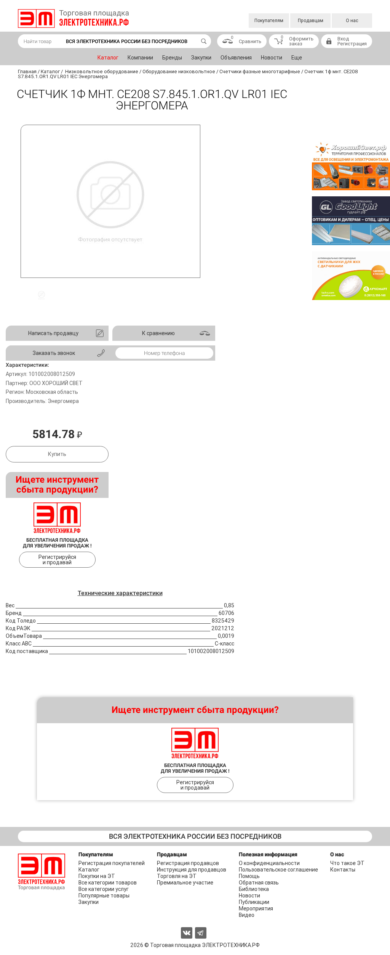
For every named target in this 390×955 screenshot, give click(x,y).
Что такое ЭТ (347, 863)
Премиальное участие (185, 883)
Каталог (108, 58)
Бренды (172, 58)
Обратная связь (259, 883)
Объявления (236, 58)
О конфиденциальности (269, 863)
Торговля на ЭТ (177, 876)
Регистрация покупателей (111, 863)
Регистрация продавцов (188, 863)
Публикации (254, 902)
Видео (246, 915)
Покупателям (268, 20)
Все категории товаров (107, 883)
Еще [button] (296, 58)
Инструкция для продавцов (191, 870)
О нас (352, 20)
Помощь (249, 876)
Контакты (342, 870)
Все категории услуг (103, 889)
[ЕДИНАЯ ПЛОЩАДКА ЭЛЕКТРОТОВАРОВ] (73, 18)
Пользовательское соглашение (278, 870)
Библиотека (254, 889)
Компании (140, 58)
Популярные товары (103, 895)
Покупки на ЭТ (96, 876)
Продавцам (310, 20)
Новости (271, 58)
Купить (57, 454)
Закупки (201, 58)
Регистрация (352, 44)
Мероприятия (256, 908)
